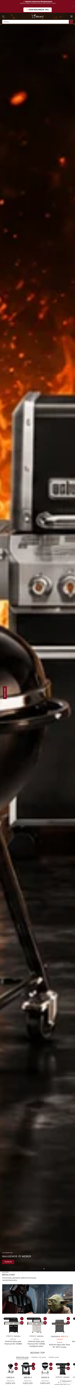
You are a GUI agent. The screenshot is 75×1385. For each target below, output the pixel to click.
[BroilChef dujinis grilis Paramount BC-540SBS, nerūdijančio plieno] (36, 1325)
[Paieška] (71, 22)
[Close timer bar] (73, 6)
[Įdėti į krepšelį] (22, 1318)
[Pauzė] (44, 1269)
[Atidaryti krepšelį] (71, 16)
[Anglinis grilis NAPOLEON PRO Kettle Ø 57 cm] (45, 1368)
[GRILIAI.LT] (37, 16)
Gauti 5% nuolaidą (4, 692)
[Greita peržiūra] (22, 1322)
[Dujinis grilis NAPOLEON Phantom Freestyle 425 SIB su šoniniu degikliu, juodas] (62, 1368)
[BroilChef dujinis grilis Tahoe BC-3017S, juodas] (60, 1325)
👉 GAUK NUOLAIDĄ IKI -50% (37, 10)
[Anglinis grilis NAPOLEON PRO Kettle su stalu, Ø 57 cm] (28, 1368)
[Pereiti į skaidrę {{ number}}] (30, 1269)
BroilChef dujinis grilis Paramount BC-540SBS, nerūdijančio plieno (36, 1343)
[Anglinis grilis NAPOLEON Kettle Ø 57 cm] (10, 1368)
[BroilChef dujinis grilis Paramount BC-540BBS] (13, 1325)
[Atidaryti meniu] (3, 16)
